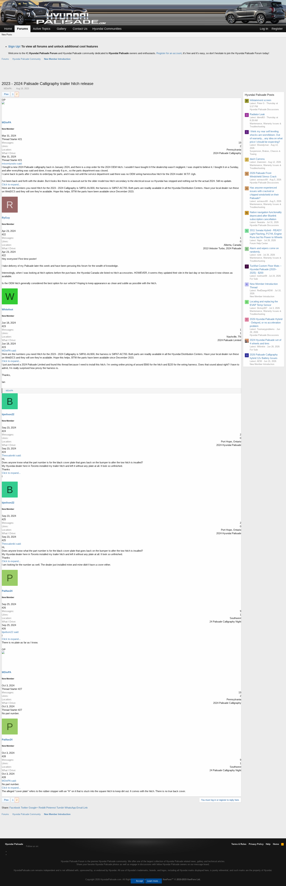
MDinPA (8, 88)
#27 (20, 689)
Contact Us (80, 28)
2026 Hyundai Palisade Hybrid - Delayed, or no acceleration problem (266, 322)
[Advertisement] (143, 72)
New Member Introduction (262, 296)
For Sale (254, 279)
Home (8, 28)
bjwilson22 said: (10, 632)
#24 (4, 431)
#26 (4, 607)
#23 (4, 326)
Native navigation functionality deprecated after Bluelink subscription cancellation (266, 216)
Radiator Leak (257, 114)
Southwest (235, 618)
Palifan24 (7, 590)
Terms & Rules (238, 844)
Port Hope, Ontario (231, 441)
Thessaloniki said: (11, 455)
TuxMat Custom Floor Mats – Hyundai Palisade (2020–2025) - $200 (265, 269)
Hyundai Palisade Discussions (264, 109)
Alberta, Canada (232, 244)
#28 (4, 756)
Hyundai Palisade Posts (259, 94)
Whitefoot (7, 309)
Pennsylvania (234, 149)
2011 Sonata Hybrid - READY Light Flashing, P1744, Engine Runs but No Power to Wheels (266, 234)
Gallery (61, 28)
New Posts (7, 34)
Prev (6, 94)
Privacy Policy (256, 844)
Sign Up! (14, 46)
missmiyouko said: (12, 163)
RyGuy (6, 217)
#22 (4, 234)
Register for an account (169, 53)
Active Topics (41, 28)
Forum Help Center (259, 243)
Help (268, 844)
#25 (4, 519)
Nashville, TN (234, 336)
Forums (22, 28)
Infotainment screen (260, 100)
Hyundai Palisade (13, 844)
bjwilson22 (8, 414)
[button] (52, 28)
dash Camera (257, 158)
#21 (20, 139)
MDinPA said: (9, 350)
